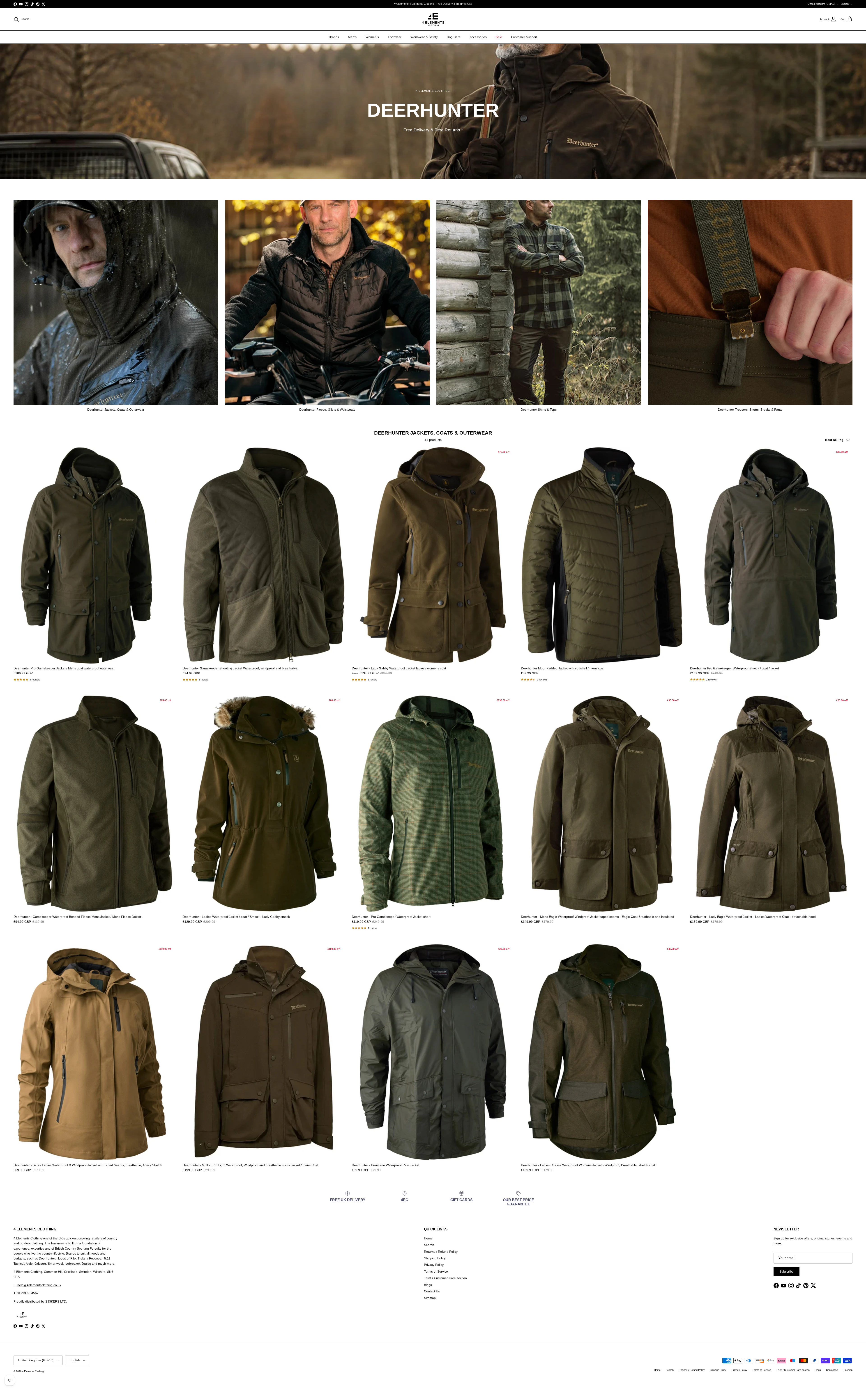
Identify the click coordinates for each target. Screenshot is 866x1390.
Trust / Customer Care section (445, 1278)
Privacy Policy (434, 1264)
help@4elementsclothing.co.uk (39, 1285)
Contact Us (432, 1291)
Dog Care (454, 37)
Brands (334, 37)
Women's (372, 37)
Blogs (428, 1285)
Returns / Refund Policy (441, 1251)
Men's (352, 37)
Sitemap (430, 1298)
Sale (499, 37)
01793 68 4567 (28, 1293)
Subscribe (786, 1271)
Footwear (394, 37)
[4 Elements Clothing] (433, 19)
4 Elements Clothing (33, 1371)
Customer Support (524, 37)
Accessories (478, 37)
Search (429, 1245)
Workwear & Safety (424, 37)
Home (428, 1238)
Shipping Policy (435, 1258)
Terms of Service (436, 1271)
